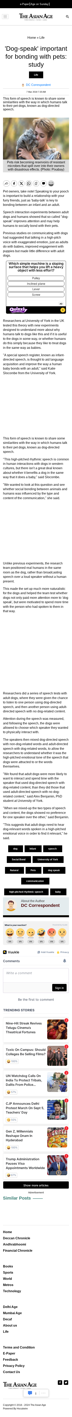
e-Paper (24, 4)
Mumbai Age (12, 1313)
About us (10, 1325)
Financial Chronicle (17, 1250)
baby (58, 891)
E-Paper (9, 1353)
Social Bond (19, 859)
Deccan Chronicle (16, 1238)
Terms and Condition (19, 1347)
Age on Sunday (39, 4)
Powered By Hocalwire (15, 1408)
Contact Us (11, 1372)
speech (52, 848)
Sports (8, 1272)
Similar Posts (17, 1198)
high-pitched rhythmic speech (26, 891)
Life (36, 74)
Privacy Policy (14, 1365)
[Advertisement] (36, 405)
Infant (33, 848)
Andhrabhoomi (14, 1244)
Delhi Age (10, 1307)
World (7, 1278)
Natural (14, 870)
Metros (8, 1285)
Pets (33, 870)
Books (8, 1266)
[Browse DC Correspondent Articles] (11, 905)
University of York (48, 859)
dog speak (54, 870)
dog (15, 848)
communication (35, 881)
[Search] (67, 17)
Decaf (7, 1319)
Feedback (10, 1359)
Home (7, 1232)
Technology (12, 1291)
